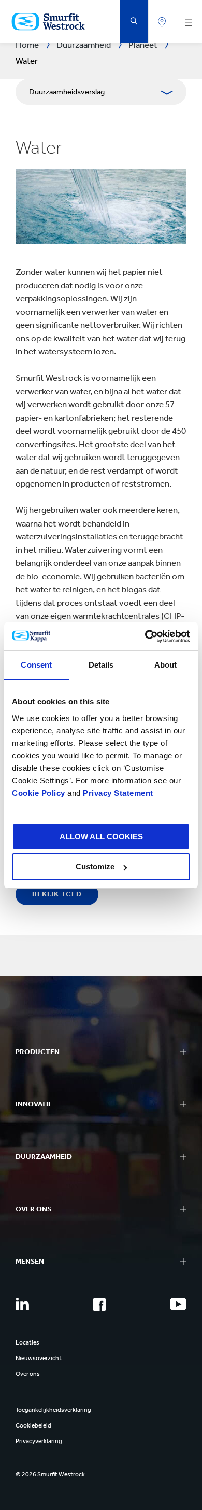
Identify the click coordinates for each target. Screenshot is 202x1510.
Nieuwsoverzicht (39, 1358)
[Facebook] (99, 1304)
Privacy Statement (117, 792)
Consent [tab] (36, 664)
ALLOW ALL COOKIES (101, 836)
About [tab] (165, 664)
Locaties (27, 1342)
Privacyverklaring (39, 1441)
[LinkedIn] (22, 1304)
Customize (95, 866)
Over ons (28, 1373)
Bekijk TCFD (57, 894)
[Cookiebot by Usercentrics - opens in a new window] (145, 636)
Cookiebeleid (33, 1425)
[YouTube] (178, 1304)
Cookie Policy (38, 792)
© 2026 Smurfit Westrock (50, 1474)
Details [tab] (101, 664)
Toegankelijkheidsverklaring (53, 1410)
